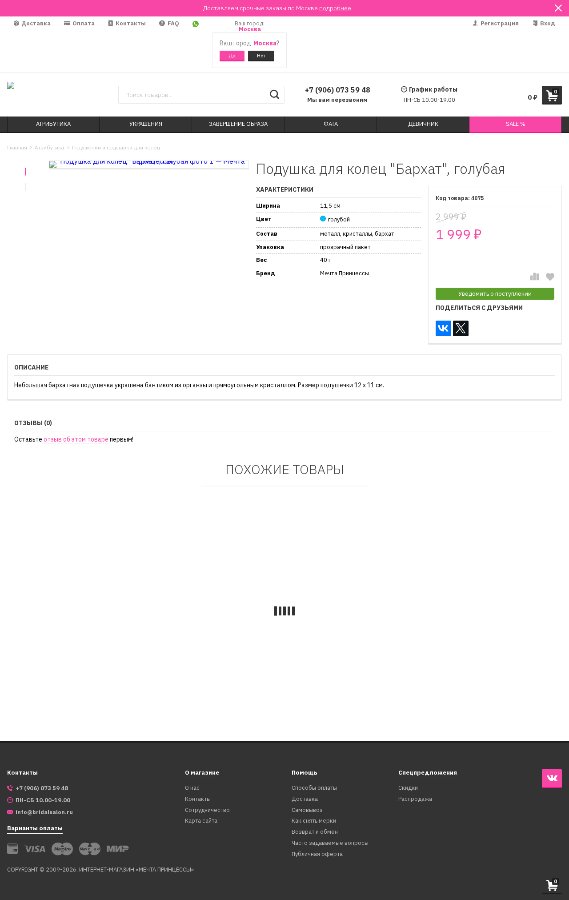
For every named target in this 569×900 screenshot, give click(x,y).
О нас (192, 788)
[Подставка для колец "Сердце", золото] (222, 578)
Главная (17, 147)
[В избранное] (550, 276)
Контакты (130, 23)
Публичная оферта (317, 854)
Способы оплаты (314, 788)
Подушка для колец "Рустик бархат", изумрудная (345, 679)
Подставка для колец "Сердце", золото (213, 679)
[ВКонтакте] (443, 328)
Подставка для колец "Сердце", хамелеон (464, 679)
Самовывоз (307, 810)
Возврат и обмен (315, 832)
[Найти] (274, 95)
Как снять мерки (314, 821)
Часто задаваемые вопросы (330, 843)
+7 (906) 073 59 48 (337, 90)
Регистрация (499, 23)
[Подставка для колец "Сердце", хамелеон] (473, 578)
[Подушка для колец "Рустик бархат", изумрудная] (347, 578)
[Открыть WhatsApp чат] (195, 44)
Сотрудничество (207, 810)
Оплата (83, 23)
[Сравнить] (534, 276)
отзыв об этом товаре (76, 439)
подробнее (335, 8)
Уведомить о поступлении (495, 293)
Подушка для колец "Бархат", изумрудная (84, 679)
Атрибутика (49, 147)
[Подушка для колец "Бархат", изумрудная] (97, 578)
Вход (547, 23)
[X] (461, 328)
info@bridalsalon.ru (44, 812)
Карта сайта (201, 821)
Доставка (35, 23)
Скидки (408, 788)
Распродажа (415, 799)
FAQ (172, 23)
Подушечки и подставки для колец (116, 147)
